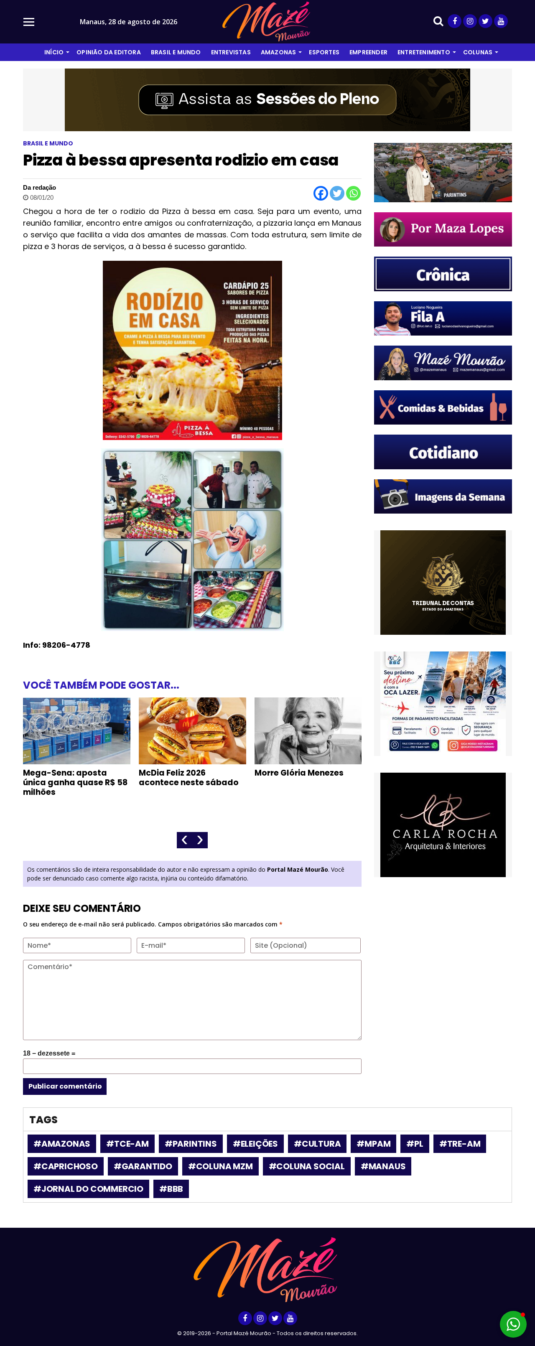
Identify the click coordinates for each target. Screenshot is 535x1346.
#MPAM (373, 1144)
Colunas (477, 52)
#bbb (171, 1189)
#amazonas (61, 1144)
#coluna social (307, 1166)
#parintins (191, 1144)
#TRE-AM (460, 1144)
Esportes (324, 52)
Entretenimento (423, 52)
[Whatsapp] (353, 193)
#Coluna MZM (220, 1166)
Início (54, 52)
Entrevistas (231, 52)
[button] (513, 1324)
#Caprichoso (65, 1166)
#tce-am (127, 1144)
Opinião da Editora (108, 52)
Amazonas (278, 52)
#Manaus (383, 1166)
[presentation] (184, 840)
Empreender (368, 52)
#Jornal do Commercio (88, 1189)
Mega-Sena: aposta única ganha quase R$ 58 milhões (75, 782)
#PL (414, 1144)
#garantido (143, 1166)
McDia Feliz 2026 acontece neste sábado (189, 777)
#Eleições (255, 1144)
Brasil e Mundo (176, 52)
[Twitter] (337, 193)
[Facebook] (320, 193)
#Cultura (317, 1144)
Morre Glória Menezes (299, 773)
